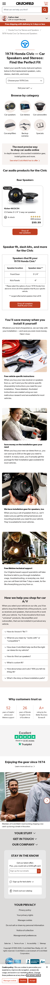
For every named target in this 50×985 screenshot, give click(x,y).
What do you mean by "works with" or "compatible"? (23, 639)
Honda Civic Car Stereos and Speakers (23, 30)
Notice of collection (25, 931)
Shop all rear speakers (25, 232)
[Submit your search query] (45, 10)
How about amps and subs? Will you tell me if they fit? (26, 670)
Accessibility (31, 943)
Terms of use (19, 943)
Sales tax (7, 943)
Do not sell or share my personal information (25, 925)
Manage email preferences (25, 936)
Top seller (7, 188)
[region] (25, 800)
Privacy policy (25, 910)
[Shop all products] (4, 4)
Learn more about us (24, 767)
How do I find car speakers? (19, 657)
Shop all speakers (25, 305)
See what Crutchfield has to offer (24, 161)
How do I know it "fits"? (17, 632)
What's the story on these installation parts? (26, 678)
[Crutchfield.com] (25, 4)
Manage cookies (25, 920)
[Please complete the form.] (39, 871)
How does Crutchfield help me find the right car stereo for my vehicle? (26, 648)
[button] (47, 801)
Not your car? (24, 88)
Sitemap (43, 943)
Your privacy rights (25, 915)
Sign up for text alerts (22, 882)
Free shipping (25, 24)
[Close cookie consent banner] (47, 967)
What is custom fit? (15, 663)
